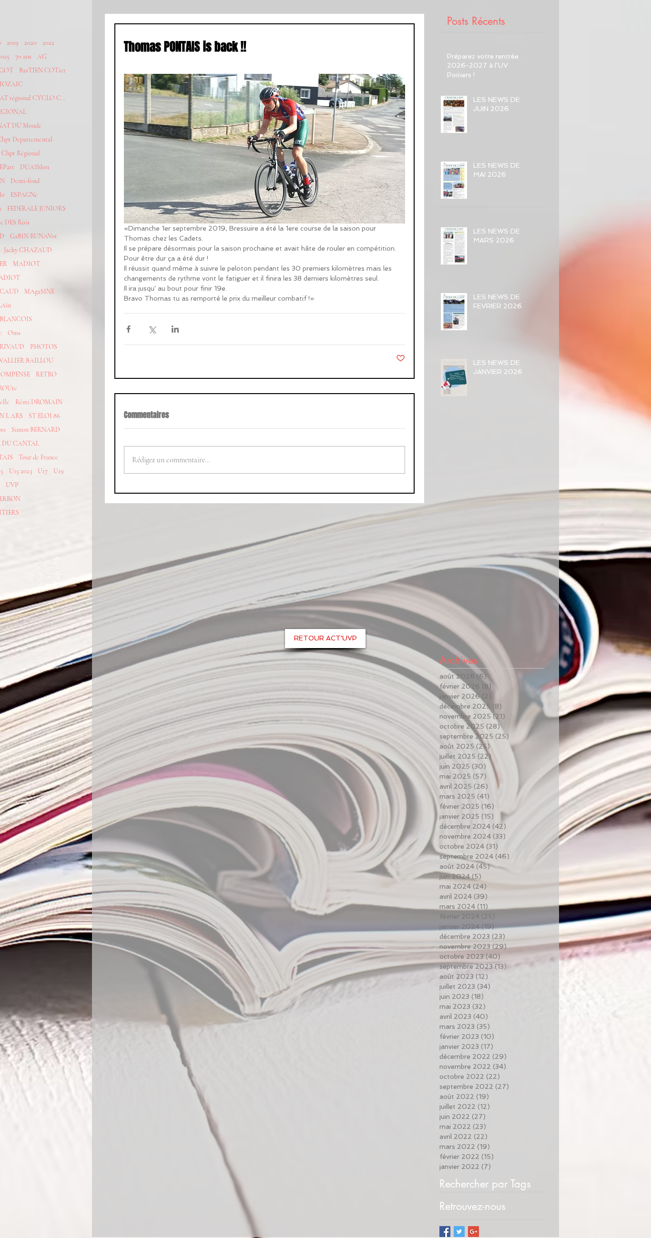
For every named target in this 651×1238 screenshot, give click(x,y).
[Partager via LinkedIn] (175, 329)
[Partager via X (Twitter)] (151, 329)
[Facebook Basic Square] (444, 1231)
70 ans (23, 56)
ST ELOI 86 (44, 416)
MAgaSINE (39, 291)
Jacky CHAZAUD (28, 250)
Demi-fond (25, 181)
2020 (30, 43)
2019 (13, 43)
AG (42, 56)
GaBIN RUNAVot (33, 236)
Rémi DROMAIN (38, 402)
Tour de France (38, 457)
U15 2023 (20, 471)
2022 (48, 43)
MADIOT (26, 264)
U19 (58, 471)
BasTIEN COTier (42, 70)
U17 (43, 471)
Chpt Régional (20, 153)
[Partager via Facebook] (128, 329)
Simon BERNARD (35, 430)
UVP (12, 485)
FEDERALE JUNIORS (36, 208)
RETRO (46, 374)
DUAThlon (34, 167)
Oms (14, 333)
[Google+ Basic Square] (473, 1231)
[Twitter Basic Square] (459, 1231)
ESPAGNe (24, 195)
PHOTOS (43, 347)
